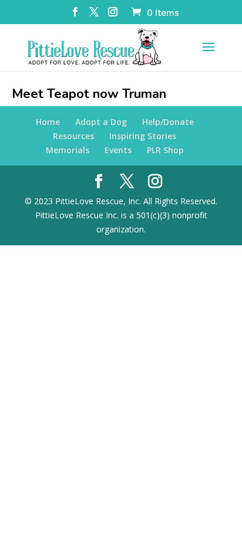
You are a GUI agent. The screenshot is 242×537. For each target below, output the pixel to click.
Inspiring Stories (142, 135)
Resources (73, 135)
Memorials (67, 150)
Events (118, 150)
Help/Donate (168, 121)
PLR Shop (165, 150)
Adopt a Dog (101, 121)
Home (48, 121)
